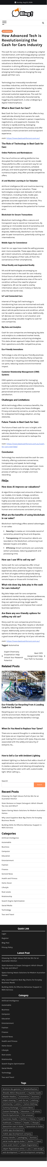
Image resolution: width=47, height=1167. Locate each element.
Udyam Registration (29, 1145)
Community (7, 1104)
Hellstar (17, 1123)
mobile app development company (17, 1134)
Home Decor (7, 883)
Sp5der (31, 1141)
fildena (32, 1119)
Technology (6, 910)
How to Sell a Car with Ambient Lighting (21, 755)
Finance (5, 869)
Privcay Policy (7, 947)
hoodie (26, 1123)
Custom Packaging (10, 1111)
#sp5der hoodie (34, 1093)
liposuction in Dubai (34, 1126)
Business (5, 847)
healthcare (7, 1123)
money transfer (9, 1137)
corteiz (18, 1104)
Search (5, 781)
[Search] (43, 23)
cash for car (23, 1100)
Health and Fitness (9, 878)
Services (33, 1137)
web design (38, 1149)
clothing (34, 1100)
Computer (6, 851)
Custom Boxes (27, 1108)
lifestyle (35, 1123)
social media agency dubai (14, 1141)
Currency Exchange (10, 1108)
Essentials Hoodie (10, 1119)
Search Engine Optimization (13, 901)
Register (5, 938)
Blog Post (5, 943)
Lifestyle (5, 887)
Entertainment (8, 860)
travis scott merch (10, 1145)
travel (39, 1141)
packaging (22, 1137)
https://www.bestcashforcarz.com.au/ (23, 138)
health (41, 1119)
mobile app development (13, 1130)
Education (6, 856)
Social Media (7, 905)
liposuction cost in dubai (13, 1126)
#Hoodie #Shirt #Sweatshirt (14, 1093)
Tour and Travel (8, 914)
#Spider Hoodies (9, 1096)
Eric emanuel (27, 1115)
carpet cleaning (9, 1100)
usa (29, 1149)
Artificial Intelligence (10, 838)
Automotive (14, 645)
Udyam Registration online (14, 1149)
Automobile (7, 31)
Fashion (5, 865)
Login (4, 934)
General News (7, 874)
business (35, 1096)
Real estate (6, 892)
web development (10, 1152)
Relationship (7, 896)
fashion (23, 1119)
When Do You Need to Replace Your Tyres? (22, 728)
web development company (31, 1152)
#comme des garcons (12, 1089)
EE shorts (36, 1111)
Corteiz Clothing (30, 1104)
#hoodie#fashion (30, 1089)
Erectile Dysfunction (11, 1115)
